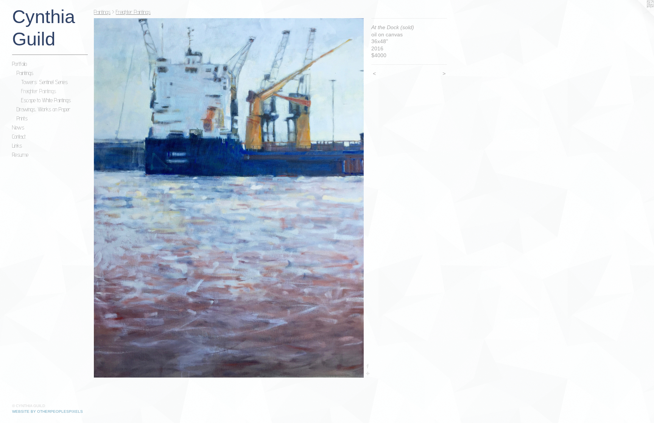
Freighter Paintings (38, 91)
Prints (22, 118)
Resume (20, 154)
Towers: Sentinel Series (44, 82)
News (18, 127)
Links (17, 145)
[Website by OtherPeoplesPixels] (639, 15)
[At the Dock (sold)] (229, 198)
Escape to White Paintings (46, 100)
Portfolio (19, 63)
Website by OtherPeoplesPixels (47, 411)
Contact (19, 136)
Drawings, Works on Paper (43, 109)
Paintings (25, 72)
